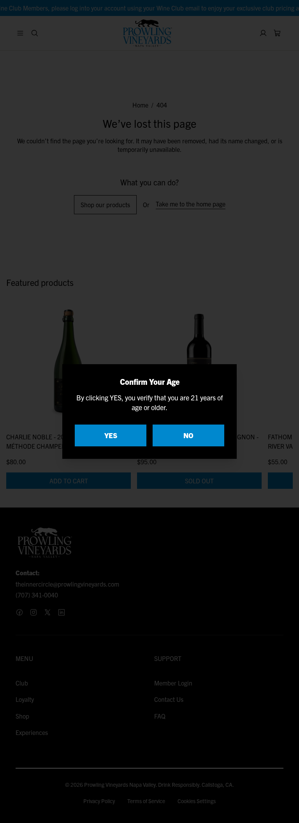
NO (188, 435)
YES (110, 435)
